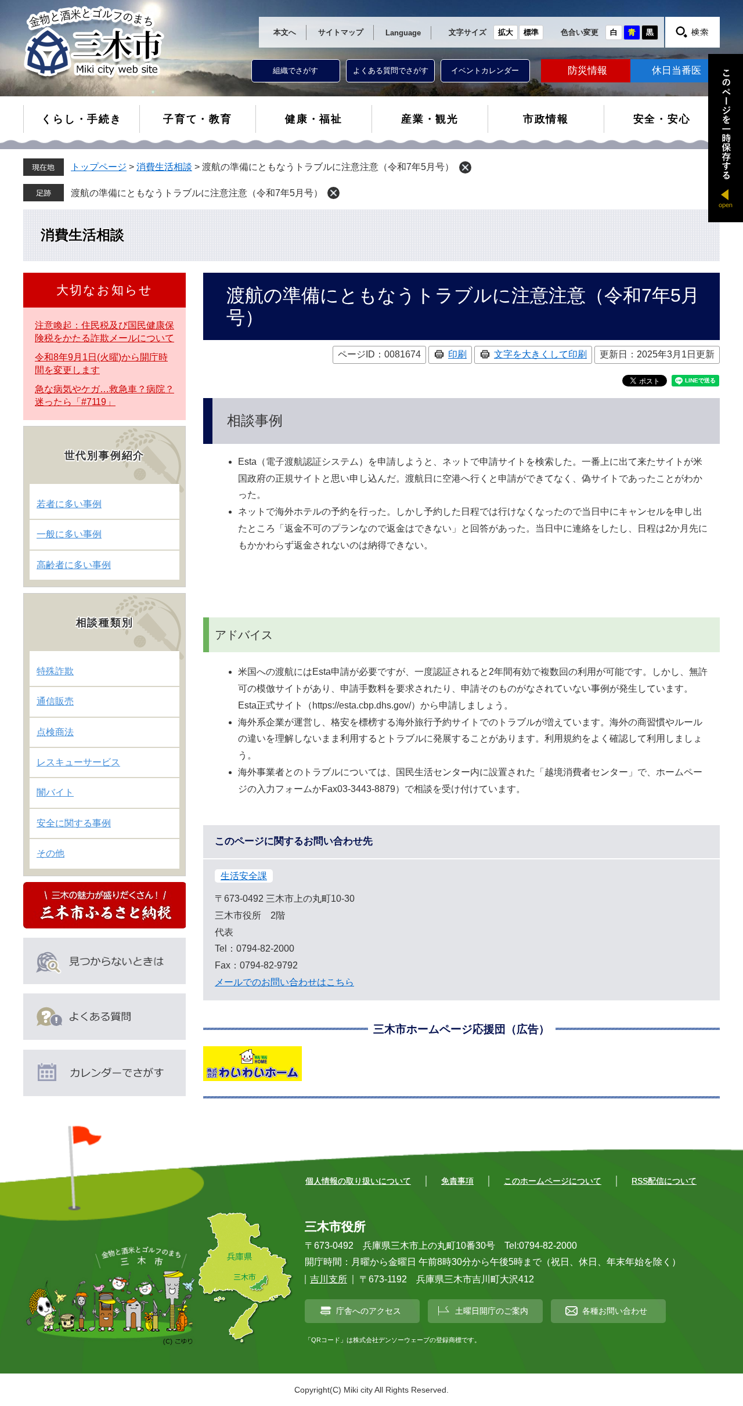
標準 (531, 32)
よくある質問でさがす (390, 70)
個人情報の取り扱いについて (358, 1180)
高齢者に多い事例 (74, 565)
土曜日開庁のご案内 (491, 1310)
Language (403, 32)
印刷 (457, 354)
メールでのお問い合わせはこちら (284, 982)
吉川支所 (328, 1279)
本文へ (284, 32)
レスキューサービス (78, 762)
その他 (50, 853)
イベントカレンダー (485, 70)
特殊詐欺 (55, 671)
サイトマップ (340, 32)
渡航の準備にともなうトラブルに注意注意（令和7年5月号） (197, 193)
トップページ (99, 167)
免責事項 (457, 1180)
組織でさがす (295, 70)
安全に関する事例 (74, 823)
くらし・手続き (81, 119)
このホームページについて (552, 1180)
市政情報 (546, 119)
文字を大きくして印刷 (540, 354)
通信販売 (55, 701)
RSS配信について (664, 1180)
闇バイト (55, 792)
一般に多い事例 (69, 534)
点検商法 (55, 732)
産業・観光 (430, 119)
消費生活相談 (164, 167)
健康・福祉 (313, 119)
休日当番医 (676, 70)
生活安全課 (244, 876)
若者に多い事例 (69, 504)
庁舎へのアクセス (368, 1310)
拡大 (505, 32)
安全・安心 (662, 119)
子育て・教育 (197, 119)
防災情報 (587, 70)
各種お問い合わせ (614, 1310)
